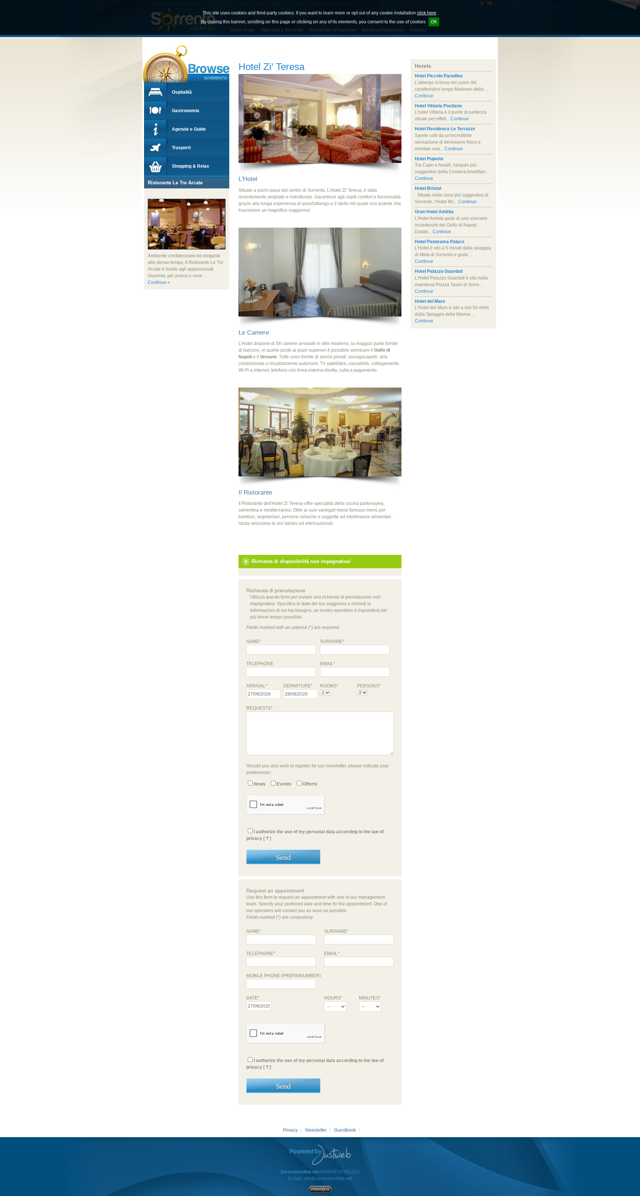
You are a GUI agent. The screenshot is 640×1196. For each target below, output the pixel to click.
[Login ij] (320, 1192)
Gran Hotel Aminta (434, 211)
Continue (424, 95)
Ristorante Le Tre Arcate (175, 182)
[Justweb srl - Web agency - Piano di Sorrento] (320, 1155)
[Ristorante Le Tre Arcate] (147, 195)
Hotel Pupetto (429, 158)
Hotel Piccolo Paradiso (439, 75)
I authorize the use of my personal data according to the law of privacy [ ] (315, 835)
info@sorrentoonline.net (327, 1178)
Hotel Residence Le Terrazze (445, 128)
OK (434, 21)
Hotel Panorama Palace (439, 241)
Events (284, 784)
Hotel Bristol (428, 188)
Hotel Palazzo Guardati (439, 271)
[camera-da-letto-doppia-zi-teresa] (320, 322)
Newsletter (316, 1130)
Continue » (159, 282)
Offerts (310, 784)
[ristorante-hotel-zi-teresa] (320, 482)
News (260, 784)
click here (426, 13)
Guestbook (345, 1130)
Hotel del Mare (430, 301)
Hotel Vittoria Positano (438, 105)
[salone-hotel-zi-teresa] (320, 169)
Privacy (290, 1130)
